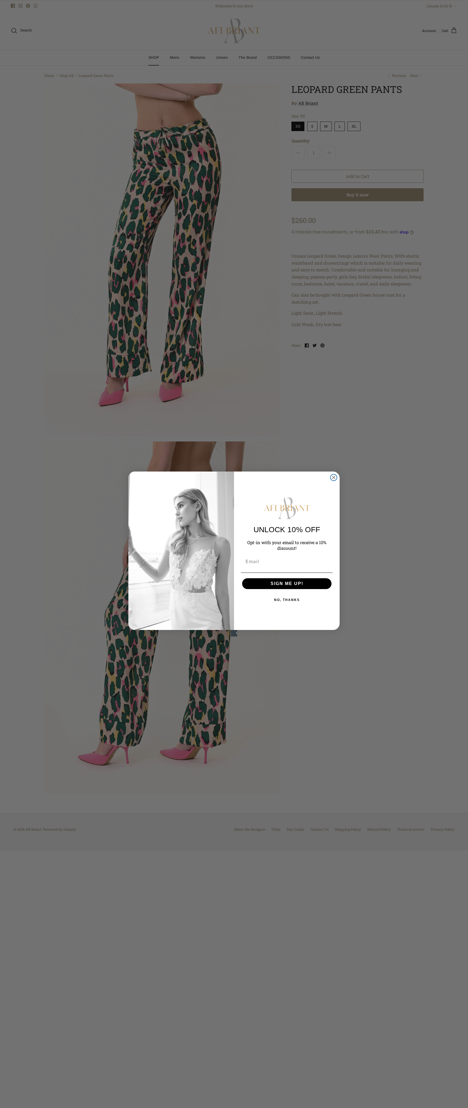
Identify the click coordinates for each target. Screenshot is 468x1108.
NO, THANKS (287, 600)
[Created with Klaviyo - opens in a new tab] (234, 633)
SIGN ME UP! (287, 583)
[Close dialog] (333, 477)
